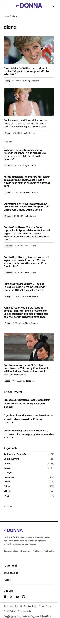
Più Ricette (49, 551)
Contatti (18, 606)
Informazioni (11, 572)
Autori (7, 579)
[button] (5, 5)
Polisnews (26, 551)
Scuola (7, 490)
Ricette (7, 481)
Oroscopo (9, 477)
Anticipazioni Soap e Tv (15, 454)
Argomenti (10, 565)
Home (6, 16)
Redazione (8, 606)
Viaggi (7, 495)
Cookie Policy (9, 611)
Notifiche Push (30, 606)
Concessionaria (24, 611)
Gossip (7, 81)
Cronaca (8, 165)
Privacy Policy (45, 606)
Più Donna (37, 551)
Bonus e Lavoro (11, 458)
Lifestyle (8, 472)
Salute (7, 486)
